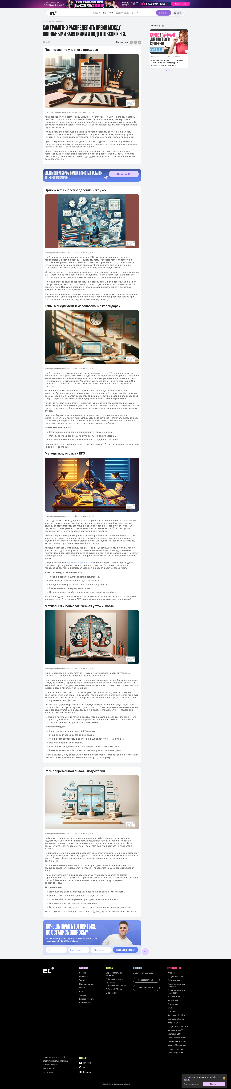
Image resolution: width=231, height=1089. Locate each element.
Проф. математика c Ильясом (176, 991)
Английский (172, 1000)
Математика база (175, 996)
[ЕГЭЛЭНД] (53, 13)
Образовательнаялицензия (114, 974)
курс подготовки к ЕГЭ (79, 562)
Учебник (83, 995)
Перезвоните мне (146, 980)
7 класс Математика (176, 1041)
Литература (172, 1004)
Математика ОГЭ (175, 1030)
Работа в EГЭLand (114, 989)
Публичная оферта (114, 979)
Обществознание (175, 976)
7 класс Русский (175, 1049)
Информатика (173, 980)
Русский (171, 973)
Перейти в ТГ (123, 174)
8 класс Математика (176, 1045)
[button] (166, 70)
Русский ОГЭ (173, 1022)
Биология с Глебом (176, 1015)
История (171, 1011)
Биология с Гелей (175, 1019)
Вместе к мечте (86, 999)
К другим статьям (54, 21)
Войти (179, 13)
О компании (111, 993)
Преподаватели (86, 984)
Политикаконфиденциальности (116, 984)
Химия (170, 1008)
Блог (81, 991)
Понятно (214, 1084)
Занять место (180, 4)
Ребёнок (83, 973)
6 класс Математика (176, 1037)
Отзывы (82, 987)
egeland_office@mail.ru (143, 973)
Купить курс (163, 13)
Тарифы (82, 980)
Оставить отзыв (146, 988)
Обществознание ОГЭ (177, 1026)
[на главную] (60, 970)
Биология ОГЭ (174, 1034)
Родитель (83, 976)
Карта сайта (84, 1002)
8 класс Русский (175, 1052)
